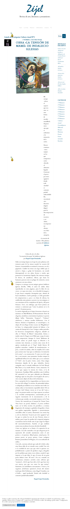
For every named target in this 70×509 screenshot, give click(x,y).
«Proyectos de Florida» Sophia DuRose (62, 84)
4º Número (61, 109)
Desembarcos (62, 125)
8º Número (61, 118)
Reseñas (60, 141)
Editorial (60, 127)
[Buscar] (51, 28)
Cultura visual (36, 40)
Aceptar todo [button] (21, 505)
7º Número (61, 116)
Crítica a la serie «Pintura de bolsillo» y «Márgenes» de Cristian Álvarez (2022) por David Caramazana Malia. (62, 56)
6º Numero (61, 114)
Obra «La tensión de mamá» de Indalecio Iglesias (32, 46)
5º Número (61, 112)
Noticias (60, 132)
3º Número (61, 107)
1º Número (61, 103)
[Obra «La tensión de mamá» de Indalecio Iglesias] (7, 42)
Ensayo (60, 130)
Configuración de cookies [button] (9, 505)
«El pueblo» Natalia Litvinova (61, 68)
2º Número (26, 40)
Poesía (60, 134)
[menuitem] (21, 28)
